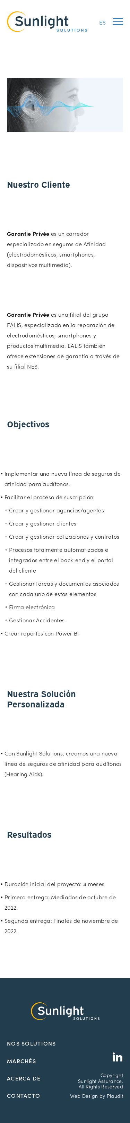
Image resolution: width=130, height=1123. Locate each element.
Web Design (84, 1095)
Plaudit (115, 1095)
